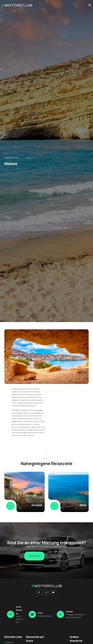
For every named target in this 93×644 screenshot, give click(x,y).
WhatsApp (35, 556)
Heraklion (28, 158)
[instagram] (46, 592)
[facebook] (39, 592)
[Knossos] (10, 506)
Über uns (9, 642)
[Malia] (54, 506)
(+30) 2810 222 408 (19, 619)
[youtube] (53, 592)
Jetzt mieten (57, 556)
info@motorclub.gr (45, 616)
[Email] (32, 614)
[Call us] (10, 614)
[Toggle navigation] (89, 5)
